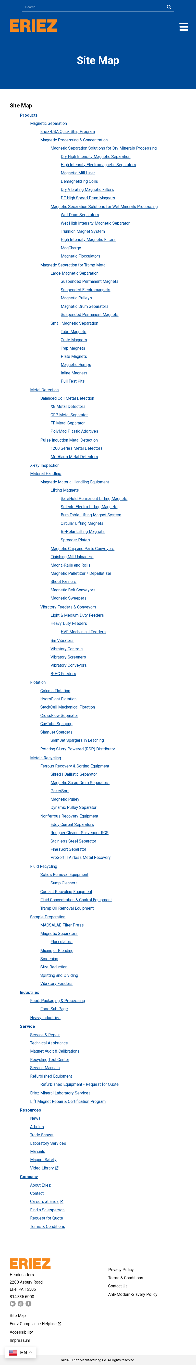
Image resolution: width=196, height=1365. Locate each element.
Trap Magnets (73, 348)
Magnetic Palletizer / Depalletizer (81, 573)
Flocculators (61, 941)
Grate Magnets (74, 339)
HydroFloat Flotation (58, 699)
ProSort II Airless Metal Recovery (81, 857)
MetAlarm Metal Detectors (74, 456)
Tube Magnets (73, 331)
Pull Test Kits (73, 381)
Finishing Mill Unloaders (72, 556)
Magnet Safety (43, 1159)
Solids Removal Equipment (64, 874)
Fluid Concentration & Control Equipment (76, 899)
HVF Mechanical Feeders (83, 631)
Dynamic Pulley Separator (73, 807)
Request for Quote (46, 1218)
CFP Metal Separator (69, 414)
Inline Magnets (74, 373)
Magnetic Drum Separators (84, 306)
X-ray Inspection (44, 465)
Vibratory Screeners (68, 657)
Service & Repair (45, 1034)
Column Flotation (55, 690)
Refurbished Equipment (51, 1076)
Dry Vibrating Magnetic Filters (87, 189)
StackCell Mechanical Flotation (67, 707)
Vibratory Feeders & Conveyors (68, 607)
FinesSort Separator (68, 849)
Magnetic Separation (48, 123)
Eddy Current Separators (72, 824)
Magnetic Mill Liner (78, 172)
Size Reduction (53, 967)
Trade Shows (41, 1134)
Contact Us (118, 1286)
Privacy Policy (121, 1269)
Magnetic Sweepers (69, 598)
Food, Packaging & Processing (57, 1000)
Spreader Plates (75, 540)
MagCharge (71, 248)
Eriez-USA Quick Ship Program (67, 131)
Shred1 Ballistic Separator (74, 774)
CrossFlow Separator (59, 715)
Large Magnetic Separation (75, 273)
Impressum (20, 1340)
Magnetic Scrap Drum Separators (80, 782)
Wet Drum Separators (80, 214)
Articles (37, 1126)
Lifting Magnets (65, 490)
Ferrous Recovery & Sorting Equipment (74, 766)
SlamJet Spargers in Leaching (77, 740)
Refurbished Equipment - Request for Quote (79, 1084)
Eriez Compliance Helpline (33, 1323)
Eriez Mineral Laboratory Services (60, 1093)
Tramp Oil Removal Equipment (67, 908)
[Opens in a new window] (13, 1305)
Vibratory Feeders (56, 983)
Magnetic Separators (59, 933)
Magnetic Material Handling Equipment (74, 482)
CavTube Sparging (56, 723)
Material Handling (45, 473)
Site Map (18, 1315)
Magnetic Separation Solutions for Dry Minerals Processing (104, 148)
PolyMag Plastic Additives (74, 431)
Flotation (38, 682)
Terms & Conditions (47, 1226)
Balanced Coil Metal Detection (67, 398)
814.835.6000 (22, 1296)
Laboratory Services (48, 1143)
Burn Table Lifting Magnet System (91, 515)
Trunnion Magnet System (83, 231)
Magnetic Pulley (65, 799)
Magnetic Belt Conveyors (73, 590)
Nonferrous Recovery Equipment (69, 816)
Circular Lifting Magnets (82, 523)
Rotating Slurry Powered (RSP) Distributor (77, 749)
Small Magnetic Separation (74, 323)
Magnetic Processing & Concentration (74, 140)
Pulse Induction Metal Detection (69, 440)
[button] (184, 27)
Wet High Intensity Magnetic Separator (95, 223)
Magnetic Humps (76, 364)
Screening (49, 958)
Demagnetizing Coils (79, 181)
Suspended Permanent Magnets (89, 281)
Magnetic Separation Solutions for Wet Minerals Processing (104, 206)
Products (29, 115)
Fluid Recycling (43, 866)
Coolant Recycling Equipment (66, 891)
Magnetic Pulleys (76, 298)
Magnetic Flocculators (80, 256)
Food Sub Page (54, 1008)
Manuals (37, 1151)
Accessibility (21, 1332)
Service (27, 1026)
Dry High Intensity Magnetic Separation (95, 156)
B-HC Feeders (63, 673)
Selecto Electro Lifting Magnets (89, 506)
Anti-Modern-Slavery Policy (132, 1294)
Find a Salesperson (47, 1210)
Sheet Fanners (63, 581)
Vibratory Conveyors (69, 665)
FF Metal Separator (68, 423)
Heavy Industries (45, 1017)
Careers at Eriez (44, 1201)
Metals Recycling (45, 757)
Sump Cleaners (64, 883)
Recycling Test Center (49, 1059)
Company (29, 1176)
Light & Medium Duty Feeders (77, 615)
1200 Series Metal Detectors (77, 448)
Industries (29, 992)
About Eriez (40, 1185)
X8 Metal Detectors (68, 406)
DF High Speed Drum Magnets (88, 198)
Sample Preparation (47, 917)
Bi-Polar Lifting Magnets (83, 531)
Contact (37, 1193)
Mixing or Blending (57, 950)
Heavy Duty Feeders (69, 623)
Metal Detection (44, 389)
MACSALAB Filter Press (62, 925)
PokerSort (60, 790)
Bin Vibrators (62, 640)
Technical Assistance (49, 1043)
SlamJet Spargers (56, 732)
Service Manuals (45, 1067)
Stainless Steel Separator (73, 841)
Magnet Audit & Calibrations (55, 1051)
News (35, 1118)
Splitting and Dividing (59, 975)
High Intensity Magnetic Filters (88, 239)
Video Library (42, 1168)
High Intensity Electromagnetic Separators (98, 164)
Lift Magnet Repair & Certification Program (68, 1101)
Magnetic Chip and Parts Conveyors (82, 548)
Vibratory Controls (67, 649)
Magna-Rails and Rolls (71, 565)
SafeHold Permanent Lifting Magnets (94, 498)
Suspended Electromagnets (85, 289)
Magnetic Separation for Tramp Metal (73, 265)
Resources (30, 1110)
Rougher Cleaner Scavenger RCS (79, 832)
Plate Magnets (74, 356)
